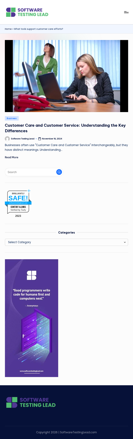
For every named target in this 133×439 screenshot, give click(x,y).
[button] (59, 172)
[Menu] (126, 12)
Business (12, 118)
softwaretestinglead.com (18, 203)
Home (8, 29)
